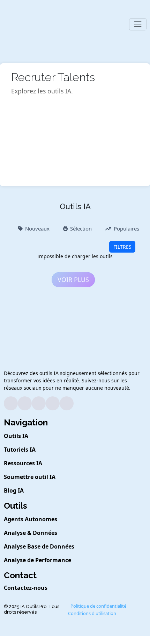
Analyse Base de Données (39, 546)
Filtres (122, 246)
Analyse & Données (30, 533)
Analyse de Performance (37, 560)
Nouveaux (37, 228)
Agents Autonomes (30, 519)
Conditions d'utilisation (92, 613)
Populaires (126, 228)
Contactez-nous (25, 588)
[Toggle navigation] (137, 24)
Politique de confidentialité (98, 606)
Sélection (81, 228)
